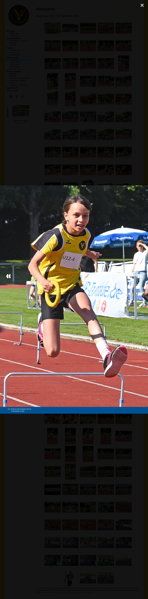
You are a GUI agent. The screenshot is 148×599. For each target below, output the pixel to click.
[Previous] (8, 276)
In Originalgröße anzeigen (17, 411)
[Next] (139, 276)
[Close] (142, 5)
